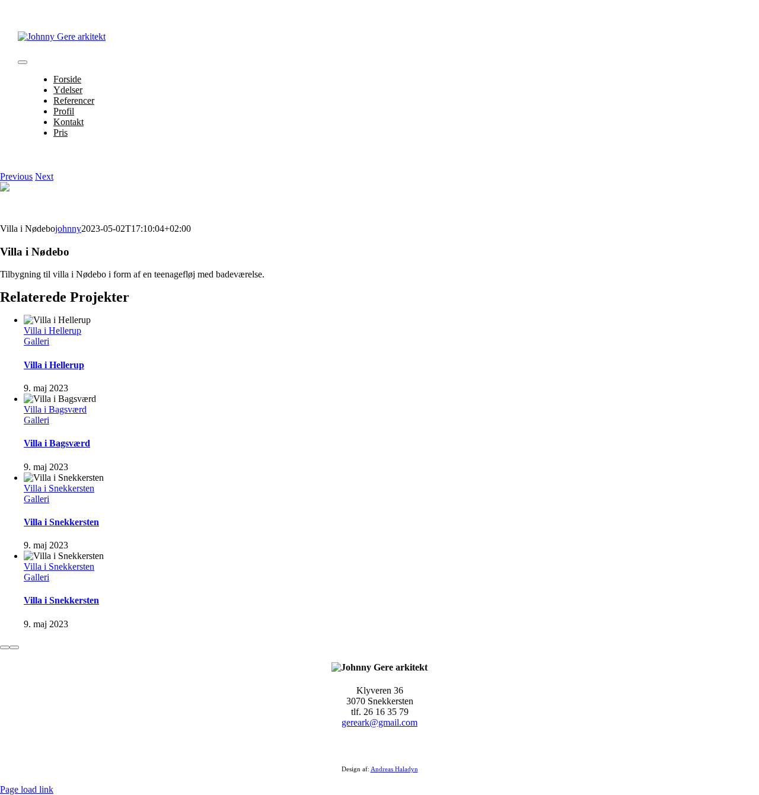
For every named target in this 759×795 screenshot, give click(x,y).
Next (44, 176)
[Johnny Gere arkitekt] (62, 36)
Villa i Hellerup (52, 330)
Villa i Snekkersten (59, 488)
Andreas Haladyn (394, 768)
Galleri (36, 341)
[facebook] (372, 746)
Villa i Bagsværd (55, 409)
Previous (16, 176)
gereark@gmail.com (379, 722)
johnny (68, 229)
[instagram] (387, 746)
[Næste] (14, 647)
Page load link (26, 789)
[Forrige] (4, 647)
